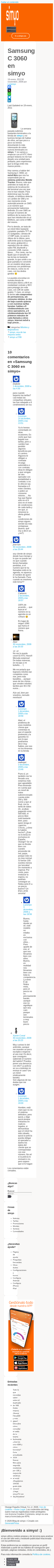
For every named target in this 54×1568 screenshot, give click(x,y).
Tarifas (15, 1221)
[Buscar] (9, 1196)
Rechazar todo (12, 1562)
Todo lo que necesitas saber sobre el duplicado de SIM (17, 1397)
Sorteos (16, 1229)
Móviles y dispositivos (18, 328)
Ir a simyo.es (20, 36)
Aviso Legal (19, 1509)
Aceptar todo (12, 1559)
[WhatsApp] (20, 93)
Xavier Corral (19, 1036)
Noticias (16, 1218)
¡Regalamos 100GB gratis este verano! (18, 1485)
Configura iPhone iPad (17, 1285)
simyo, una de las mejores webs (17, 333)
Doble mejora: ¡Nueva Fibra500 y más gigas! (16, 1414)
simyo (20, 136)
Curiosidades (18, 1231)
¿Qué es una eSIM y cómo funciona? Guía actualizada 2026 (17, 1450)
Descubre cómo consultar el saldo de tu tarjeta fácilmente (17, 1431)
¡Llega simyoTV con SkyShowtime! (19, 1494)
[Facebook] (20, 87)
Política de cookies (41, 1554)
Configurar (11, 1565)
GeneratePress (12, 1523)
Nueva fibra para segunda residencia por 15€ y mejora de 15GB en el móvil (17, 1469)
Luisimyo (22, 416)
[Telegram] (20, 97)
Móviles (16, 1226)
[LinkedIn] (20, 100)
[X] (20, 90)
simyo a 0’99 (15, 337)
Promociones (18, 1224)
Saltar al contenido (9, 2)
